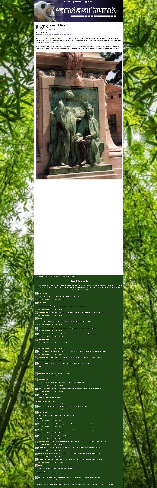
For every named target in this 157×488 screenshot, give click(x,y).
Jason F (40, 389)
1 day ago (60, 309)
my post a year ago (49, 43)
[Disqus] (78, 203)
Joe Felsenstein (43, 312)
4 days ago (60, 376)
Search (90, 1)
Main (67, 1)
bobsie (40, 334)
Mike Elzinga (42, 293)
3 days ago (60, 354)
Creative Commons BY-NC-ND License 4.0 (99, 484)
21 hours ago (61, 299)
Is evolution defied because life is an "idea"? (46, 299)
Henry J (40, 328)
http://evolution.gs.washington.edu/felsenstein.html (53, 34)
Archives (78, 1)
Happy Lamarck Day (52, 25)
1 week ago (60, 403)
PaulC (40, 318)
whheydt (41, 447)
